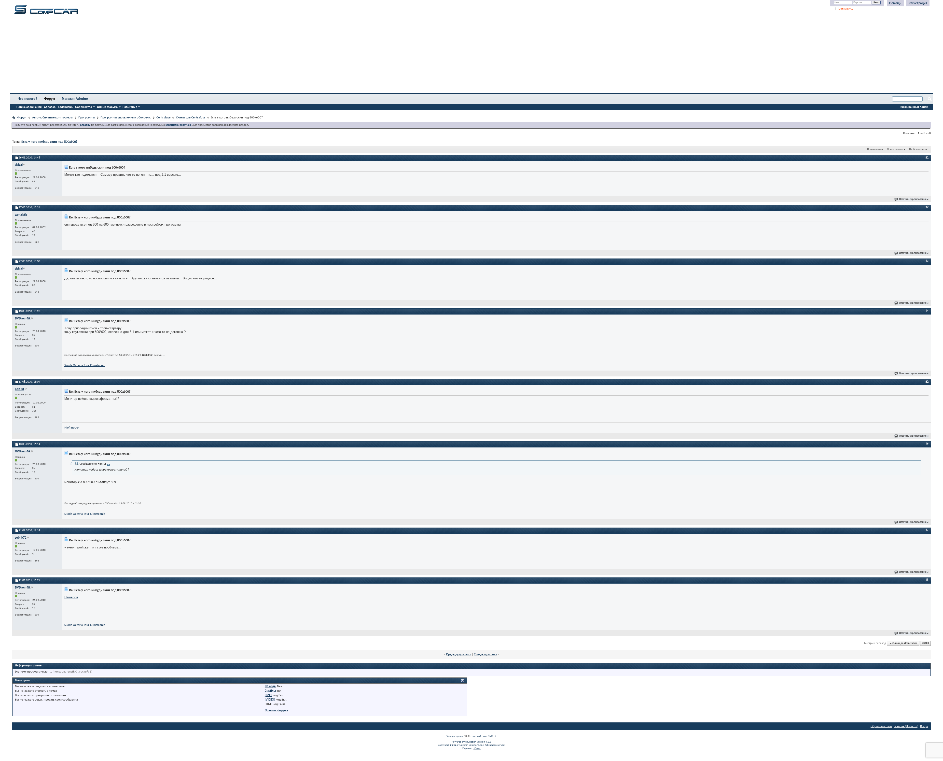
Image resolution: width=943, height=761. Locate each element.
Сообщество (83, 106)
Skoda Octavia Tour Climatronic (84, 365)
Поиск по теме (895, 149)
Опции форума (107, 106)
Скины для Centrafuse (190, 117)
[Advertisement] (153, 55)
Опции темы (874, 149)
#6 (927, 443)
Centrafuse (163, 117)
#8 (927, 579)
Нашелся (71, 597)
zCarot (477, 748)
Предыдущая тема (458, 654)
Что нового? (27, 99)
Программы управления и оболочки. (125, 117)
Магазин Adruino (75, 99)
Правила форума (276, 710)
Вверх (925, 643)
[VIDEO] (270, 699)
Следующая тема (485, 654)
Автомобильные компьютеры (52, 117)
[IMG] (268, 695)
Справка (49, 106)
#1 (927, 157)
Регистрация (918, 3)
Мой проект (72, 427)
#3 (927, 260)
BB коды (270, 686)
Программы (86, 117)
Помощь (895, 3)
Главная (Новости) (906, 726)
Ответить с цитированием (914, 199)
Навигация (130, 106)
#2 (927, 207)
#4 (927, 310)
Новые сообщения (29, 106)
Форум (49, 99)
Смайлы (270, 690)
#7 (927, 530)
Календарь (65, 106)
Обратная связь (881, 726)
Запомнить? (845, 8)
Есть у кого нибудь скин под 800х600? (49, 142)
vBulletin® (470, 742)
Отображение (917, 149)
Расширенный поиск (914, 106)
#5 (927, 381)
